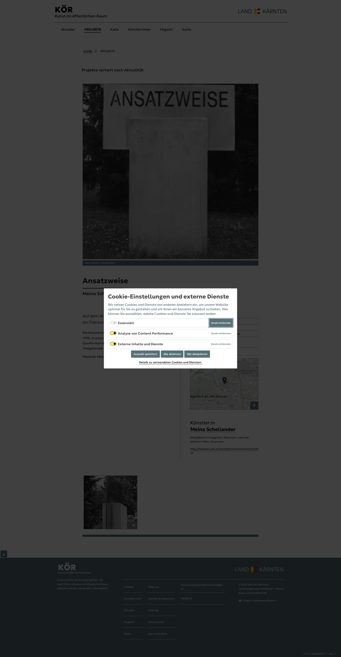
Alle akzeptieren (197, 354)
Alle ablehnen (172, 354)
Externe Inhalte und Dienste (140, 344)
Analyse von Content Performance (145, 334)
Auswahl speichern (145, 354)
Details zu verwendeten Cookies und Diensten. (170, 362)
